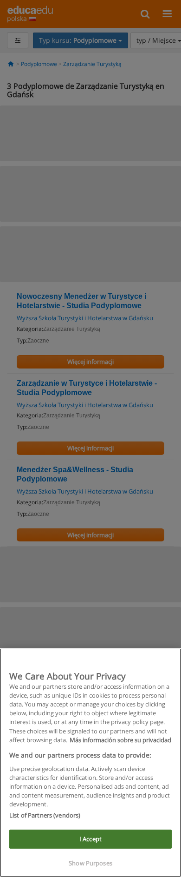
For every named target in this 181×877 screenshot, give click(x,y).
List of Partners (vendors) (44, 815)
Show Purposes (90, 863)
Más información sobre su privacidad (120, 740)
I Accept (90, 839)
